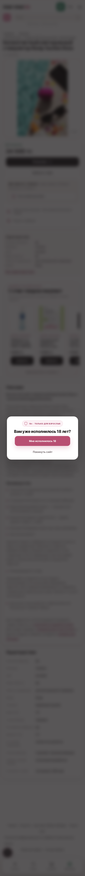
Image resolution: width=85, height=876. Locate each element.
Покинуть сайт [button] (42, 451)
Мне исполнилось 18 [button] (42, 441)
